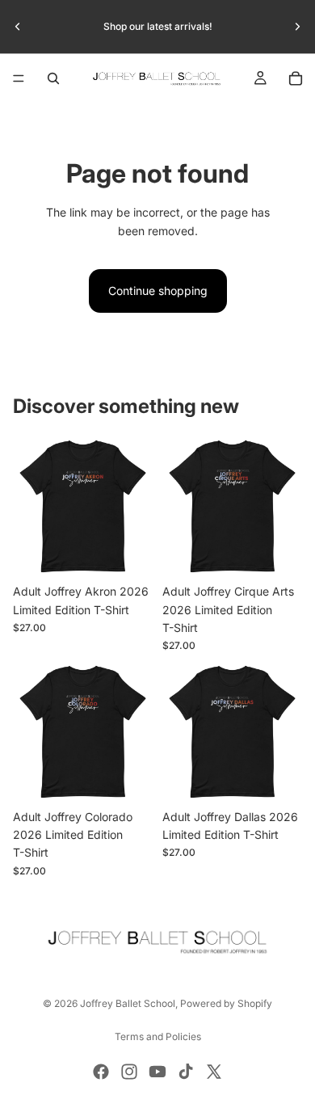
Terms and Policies (158, 1036)
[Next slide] (297, 26)
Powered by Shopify (226, 1003)
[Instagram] (129, 1071)
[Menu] (18, 78)
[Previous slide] (18, 26)
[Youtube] (157, 1071)
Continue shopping (158, 290)
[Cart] (295, 78)
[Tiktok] (185, 1071)
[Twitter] (214, 1071)
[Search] (53, 78)
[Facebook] (101, 1071)
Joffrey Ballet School (127, 1003)
